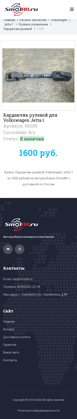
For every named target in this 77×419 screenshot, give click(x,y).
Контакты (10, 360)
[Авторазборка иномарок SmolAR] (20, 9)
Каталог (9, 329)
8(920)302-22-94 (28, 286)
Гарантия (9, 344)
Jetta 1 (8, 24)
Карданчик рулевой (18, 29)
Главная (9, 20)
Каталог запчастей (33, 20)
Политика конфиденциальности (38, 410)
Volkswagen (59, 20)
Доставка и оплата (16, 337)
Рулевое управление (33, 24)
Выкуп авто (11, 352)
